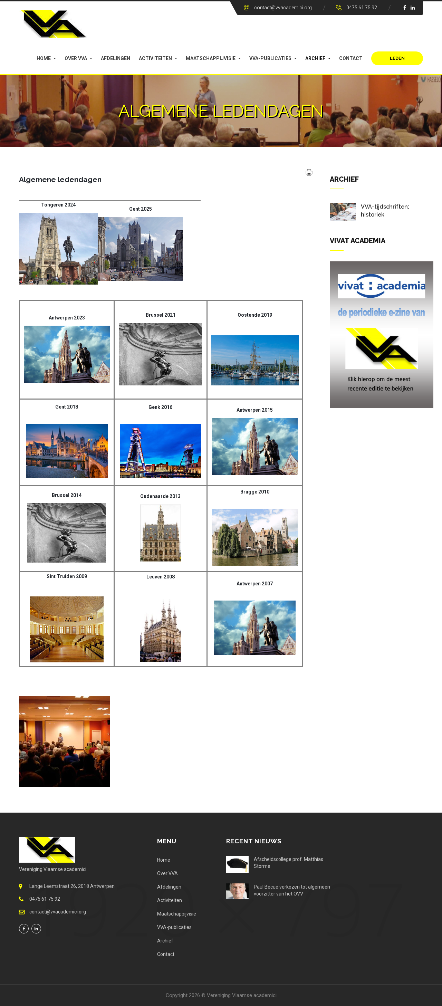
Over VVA (76, 58)
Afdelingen (115, 58)
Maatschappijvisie (211, 58)
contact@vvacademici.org (283, 7)
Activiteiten (155, 58)
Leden (397, 58)
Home (44, 58)
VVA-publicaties (270, 58)
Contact (351, 58)
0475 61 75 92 (361, 7)
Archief (315, 58)
